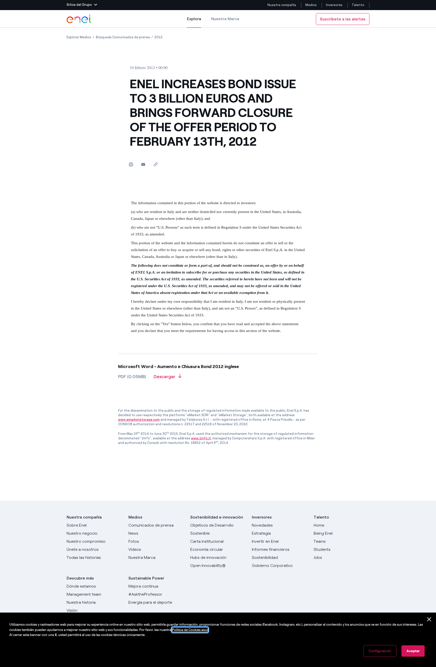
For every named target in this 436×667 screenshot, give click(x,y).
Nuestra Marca (225, 18)
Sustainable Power (146, 578)
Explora (194, 22)
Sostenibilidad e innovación (216, 517)
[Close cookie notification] (429, 619)
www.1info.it (201, 438)
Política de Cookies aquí (190, 630)
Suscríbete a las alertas (342, 19)
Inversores (334, 5)
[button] (82, 5)
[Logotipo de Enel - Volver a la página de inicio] (79, 18)
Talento (358, 5)
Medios (311, 5)
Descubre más (80, 578)
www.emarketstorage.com (139, 419)
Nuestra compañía (281, 5)
